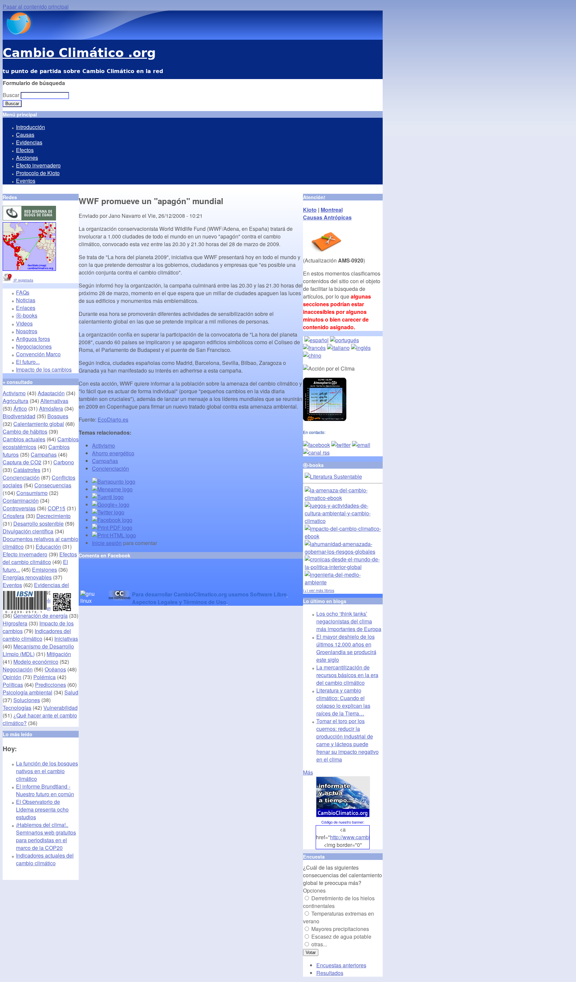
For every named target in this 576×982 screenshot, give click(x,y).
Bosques (57, 416)
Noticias (25, 300)
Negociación (18, 669)
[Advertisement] (157, 580)
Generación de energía (40, 615)
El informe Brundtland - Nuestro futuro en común (45, 790)
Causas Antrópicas (327, 217)
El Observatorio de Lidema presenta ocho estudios (42, 809)
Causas (25, 134)
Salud (71, 692)
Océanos (55, 669)
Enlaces (25, 308)
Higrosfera (15, 623)
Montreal (332, 209)
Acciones (27, 157)
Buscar (12, 95)
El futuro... (28, 362)
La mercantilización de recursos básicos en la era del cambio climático (347, 674)
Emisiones (44, 569)
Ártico (20, 408)
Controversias (19, 508)
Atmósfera (51, 408)
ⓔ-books (26, 315)
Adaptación (51, 393)
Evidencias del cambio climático (36, 588)
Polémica (44, 677)
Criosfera (13, 516)
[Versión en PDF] (112, 527)
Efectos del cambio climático (40, 558)
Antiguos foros (33, 339)
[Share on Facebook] (112, 520)
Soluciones (26, 700)
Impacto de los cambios (44, 369)
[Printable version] (114, 535)
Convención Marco (38, 354)
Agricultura (15, 401)
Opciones (314, 890)
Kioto (310, 209)
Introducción (30, 127)
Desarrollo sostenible (38, 523)
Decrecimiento (53, 516)
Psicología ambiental (27, 692)
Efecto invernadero (38, 165)
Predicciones (50, 684)
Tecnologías (17, 707)
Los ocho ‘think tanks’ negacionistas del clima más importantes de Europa (348, 621)
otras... (319, 944)
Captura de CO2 (22, 462)
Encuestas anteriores (341, 965)
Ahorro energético (113, 453)
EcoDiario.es (113, 419)
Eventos (25, 180)
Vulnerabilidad (60, 707)
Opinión (12, 677)
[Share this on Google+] (110, 504)
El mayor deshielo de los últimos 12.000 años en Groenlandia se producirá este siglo (346, 648)
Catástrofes (26, 470)
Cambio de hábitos (25, 431)
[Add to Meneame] (112, 489)
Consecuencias (52, 485)
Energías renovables (27, 577)
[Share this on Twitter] (108, 512)
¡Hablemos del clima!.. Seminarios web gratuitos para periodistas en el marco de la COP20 (46, 836)
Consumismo (32, 493)
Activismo (103, 445)
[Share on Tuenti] (108, 497)
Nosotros (26, 331)
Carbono (63, 462)
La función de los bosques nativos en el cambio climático (47, 771)
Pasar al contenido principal (36, 6)
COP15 (56, 508)
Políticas (13, 684)
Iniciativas (66, 638)
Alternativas (54, 401)
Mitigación (59, 654)
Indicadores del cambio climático (37, 634)
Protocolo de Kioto (38, 173)
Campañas (105, 461)
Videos (24, 323)
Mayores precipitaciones (340, 929)
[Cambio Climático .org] (18, 33)
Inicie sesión (107, 543)
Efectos (25, 150)
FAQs (22, 292)
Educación (48, 546)
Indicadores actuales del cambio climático (45, 859)
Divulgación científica (28, 531)
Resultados (329, 973)
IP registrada (23, 280)
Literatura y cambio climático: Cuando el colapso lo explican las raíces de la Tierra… (343, 701)
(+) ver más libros (318, 590)
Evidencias (29, 142)
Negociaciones (34, 346)
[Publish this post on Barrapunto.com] (113, 481)
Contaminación (21, 500)
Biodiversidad (19, 416)
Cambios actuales (24, 439)
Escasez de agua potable (341, 936)
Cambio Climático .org (79, 53)
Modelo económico (35, 661)
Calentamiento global (38, 424)
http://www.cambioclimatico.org (366, 837)
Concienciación (110, 468)
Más (308, 772)
